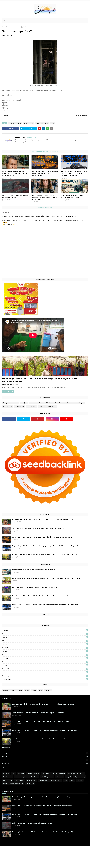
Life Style (49, 403)
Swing (10, 27)
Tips (45, 672)
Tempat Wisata (19, 406)
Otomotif (65, 403)
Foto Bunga (80, 773)
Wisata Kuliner (51, 406)
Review (45, 665)
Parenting (73, 403)
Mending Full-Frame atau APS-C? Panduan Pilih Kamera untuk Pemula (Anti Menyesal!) (44, 197)
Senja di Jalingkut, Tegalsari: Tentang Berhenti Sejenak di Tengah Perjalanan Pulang (45, 173)
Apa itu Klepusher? (75, 843)
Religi (40, 690)
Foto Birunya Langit (59, 773)
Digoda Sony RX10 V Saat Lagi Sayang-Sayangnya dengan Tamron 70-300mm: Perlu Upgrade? (74, 173)
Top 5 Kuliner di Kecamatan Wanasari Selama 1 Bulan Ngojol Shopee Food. (38, 528)
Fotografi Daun (7, 780)
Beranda (4, 27)
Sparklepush (7, 35)
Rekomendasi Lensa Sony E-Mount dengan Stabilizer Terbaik (72, 196)
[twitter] (23, 419)
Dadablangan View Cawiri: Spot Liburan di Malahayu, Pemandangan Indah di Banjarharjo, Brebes (39, 380)
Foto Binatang (46, 773)
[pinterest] (37, 419)
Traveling (42, 406)
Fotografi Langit (31, 780)
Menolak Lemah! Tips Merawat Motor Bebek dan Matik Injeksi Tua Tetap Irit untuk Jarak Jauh (44, 554)
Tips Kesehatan (31, 406)
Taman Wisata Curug (16, 783)
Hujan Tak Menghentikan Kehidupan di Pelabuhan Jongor (15, 196)
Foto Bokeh (71, 773)
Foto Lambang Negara (22, 777)
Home (56, 843)
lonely (19, 123)
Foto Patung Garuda (47, 777)
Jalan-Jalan (24, 403)
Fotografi (11, 123)
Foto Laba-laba (7, 777)
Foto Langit (34, 777)
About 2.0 (64, 843)
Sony (37, 123)
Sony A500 (44, 123)
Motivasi (57, 403)
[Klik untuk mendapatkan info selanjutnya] (21, 315)
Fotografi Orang (44, 780)
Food (13, 773)
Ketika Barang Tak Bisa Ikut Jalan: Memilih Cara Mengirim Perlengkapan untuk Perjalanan (15, 173)
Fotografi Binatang (79, 777)
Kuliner (41, 403)
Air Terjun (6, 773)
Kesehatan (33, 403)
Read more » (8, 391)
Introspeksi (15, 403)
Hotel (65, 780)
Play (32, 123)
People (26, 123)
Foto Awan (21, 773)
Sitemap (85, 843)
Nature (27, 690)
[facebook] (9, 419)
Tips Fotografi (30, 783)
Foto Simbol (59, 777)
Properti (81, 403)
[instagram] (52, 419)
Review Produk (7, 406)
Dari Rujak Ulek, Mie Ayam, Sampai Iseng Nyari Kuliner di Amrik (34, 587)
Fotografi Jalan (19, 780)
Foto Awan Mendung (33, 773)
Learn (20, 690)
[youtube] (66, 419)
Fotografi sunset (56, 780)
